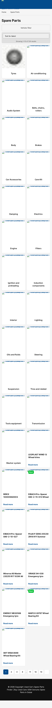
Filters (38, 248)
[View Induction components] (38, 266)
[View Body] (13, 128)
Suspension (13, 389)
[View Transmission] (38, 406)
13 (41, 672)
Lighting (38, 320)
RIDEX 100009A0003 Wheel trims (10, 497)
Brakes (38, 145)
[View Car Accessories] (13, 163)
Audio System (13, 110)
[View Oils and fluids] (13, 338)
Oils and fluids (13, 354)
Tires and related (38, 389)
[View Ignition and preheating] (13, 266)
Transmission (38, 423)
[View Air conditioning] (38, 56)
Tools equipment (13, 423)
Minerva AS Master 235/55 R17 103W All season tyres (13, 576)
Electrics (38, 214)
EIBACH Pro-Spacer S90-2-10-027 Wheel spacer (12, 537)
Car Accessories (13, 179)
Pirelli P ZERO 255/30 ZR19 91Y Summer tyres (38, 537)
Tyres (13, 73)
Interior (13, 320)
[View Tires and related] (38, 372)
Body (13, 145)
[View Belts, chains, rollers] (38, 91)
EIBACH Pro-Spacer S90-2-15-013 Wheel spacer (38, 497)
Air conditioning (38, 73)
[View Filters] (38, 231)
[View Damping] (13, 197)
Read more (33, 465)
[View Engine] (13, 231)
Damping (13, 214)
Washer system (13, 463)
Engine (13, 248)
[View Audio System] (13, 91)
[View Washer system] (13, 441)
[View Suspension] (13, 372)
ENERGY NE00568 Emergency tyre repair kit (12, 616)
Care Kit (38, 179)
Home (4, 12)
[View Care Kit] (38, 163)
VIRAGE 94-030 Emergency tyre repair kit (36, 576)
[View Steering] (38, 338)
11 (30, 672)
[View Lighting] (38, 303)
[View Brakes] (38, 128)
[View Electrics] (38, 197)
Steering (38, 354)
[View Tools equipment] (13, 406)
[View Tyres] (13, 56)
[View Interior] (13, 303)
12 (36, 672)
